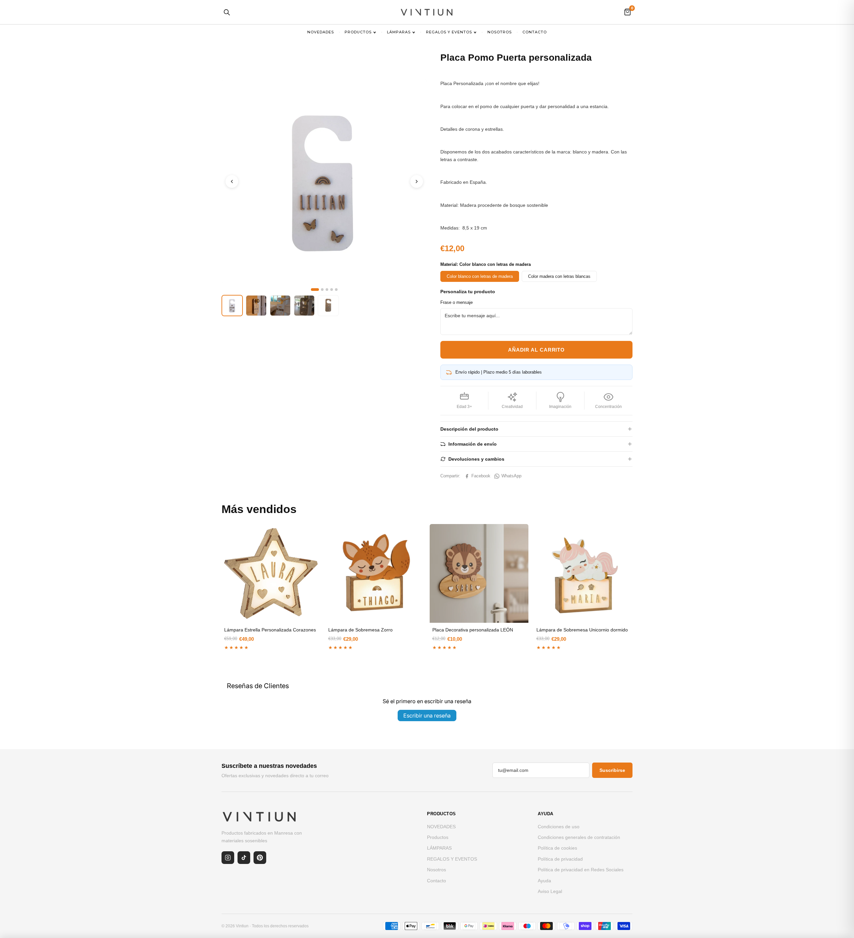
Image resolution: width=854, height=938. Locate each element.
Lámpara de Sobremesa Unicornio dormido (582, 629)
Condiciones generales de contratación (579, 837)
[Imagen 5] (336, 289)
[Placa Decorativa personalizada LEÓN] (479, 573)
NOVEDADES (320, 32)
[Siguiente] (416, 181)
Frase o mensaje (456, 302)
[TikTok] (244, 857)
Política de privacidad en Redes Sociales (580, 869)
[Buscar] (227, 12)
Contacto (534, 32)
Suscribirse (612, 770)
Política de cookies (557, 848)
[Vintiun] (427, 12)
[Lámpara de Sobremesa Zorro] (375, 573)
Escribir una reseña (427, 715)
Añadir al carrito (536, 350)
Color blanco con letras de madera (480, 276)
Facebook (480, 475)
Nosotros (499, 32)
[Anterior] (232, 181)
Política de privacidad (560, 859)
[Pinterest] (260, 857)
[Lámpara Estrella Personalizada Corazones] (271, 573)
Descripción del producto (469, 429)
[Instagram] (228, 857)
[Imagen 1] (315, 289)
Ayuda (544, 880)
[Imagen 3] (327, 289)
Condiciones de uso (558, 826)
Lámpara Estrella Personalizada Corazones (270, 629)
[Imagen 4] (331, 289)
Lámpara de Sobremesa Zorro (360, 629)
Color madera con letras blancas (559, 276)
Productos (358, 32)
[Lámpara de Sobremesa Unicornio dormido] (583, 573)
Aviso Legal (550, 891)
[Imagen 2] (322, 289)
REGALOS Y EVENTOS (449, 32)
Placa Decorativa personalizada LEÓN (472, 629)
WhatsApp (511, 475)
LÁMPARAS (399, 32)
